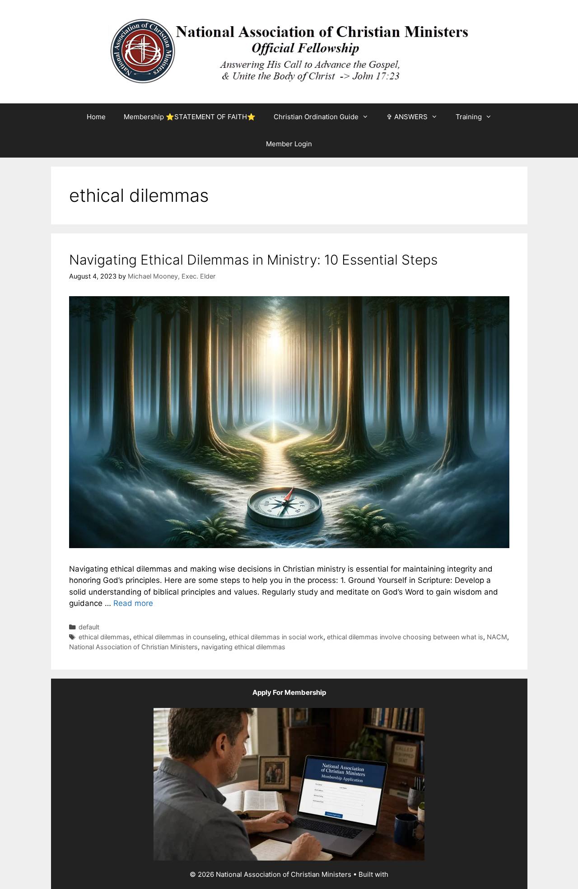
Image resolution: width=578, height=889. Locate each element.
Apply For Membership (289, 692)
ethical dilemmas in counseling (179, 637)
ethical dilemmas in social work (276, 637)
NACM (497, 637)
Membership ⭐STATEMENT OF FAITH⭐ (190, 116)
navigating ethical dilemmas (243, 647)
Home (96, 116)
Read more (133, 603)
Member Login (289, 144)
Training (469, 116)
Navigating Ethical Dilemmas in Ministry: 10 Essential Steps (253, 259)
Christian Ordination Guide (316, 116)
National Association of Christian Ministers (133, 647)
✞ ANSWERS (407, 116)
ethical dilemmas (104, 637)
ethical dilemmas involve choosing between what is (405, 637)
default (89, 627)
